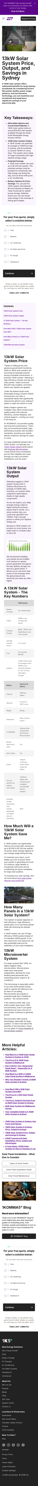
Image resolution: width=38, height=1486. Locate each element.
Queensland (6, 1415)
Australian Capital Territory (12, 1423)
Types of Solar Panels (19, 1163)
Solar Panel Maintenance (19, 1176)
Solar (4, 1354)
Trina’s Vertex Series (12, 447)
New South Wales (9, 1419)
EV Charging (7, 1361)
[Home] (10, 18)
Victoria (5, 1426)
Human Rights (7, 1462)
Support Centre (8, 1403)
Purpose (5, 1388)
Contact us (6, 1407)
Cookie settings (9, 1470)
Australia (5, 1450)
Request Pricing (28, 19)
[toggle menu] (3, 18)
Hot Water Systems (9, 1369)
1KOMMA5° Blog (20, 1236)
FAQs (4, 1396)
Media (4, 1392)
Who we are (6, 1385)
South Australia (8, 1430)
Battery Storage (8, 1358)
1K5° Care (6, 1399)
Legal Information (9, 1466)
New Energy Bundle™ (10, 1351)
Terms (4, 1458)
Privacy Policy (7, 1454)
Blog (4, 1439)
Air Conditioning (8, 1365)
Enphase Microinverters (18, 449)
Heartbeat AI (7, 1372)
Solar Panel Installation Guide (19, 1170)
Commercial (6, 1376)
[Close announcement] (35, 3)
